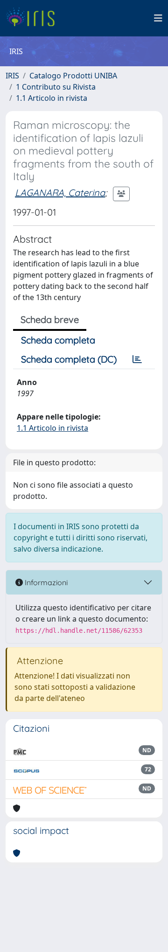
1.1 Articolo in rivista (51, 98)
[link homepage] (34, 18)
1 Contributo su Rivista (56, 87)
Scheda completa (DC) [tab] (69, 359)
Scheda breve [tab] (50, 319)
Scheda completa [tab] (58, 340)
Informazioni (45, 582)
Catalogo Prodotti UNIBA (73, 75)
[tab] (137, 359)
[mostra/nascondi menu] (158, 18)
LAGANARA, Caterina (60, 192)
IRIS (12, 75)
